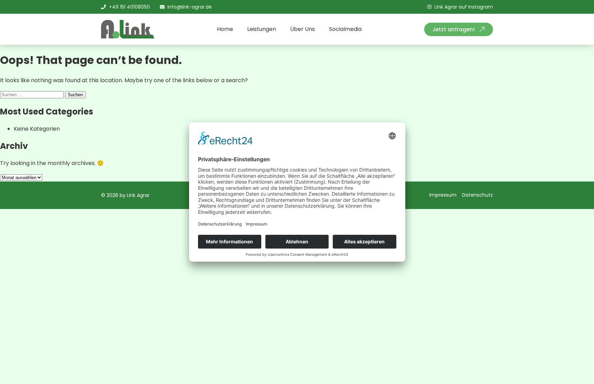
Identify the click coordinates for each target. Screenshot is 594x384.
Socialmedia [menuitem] (345, 29)
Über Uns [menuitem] (302, 29)
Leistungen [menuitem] (261, 29)
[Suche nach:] (32, 94)
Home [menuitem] (225, 29)
